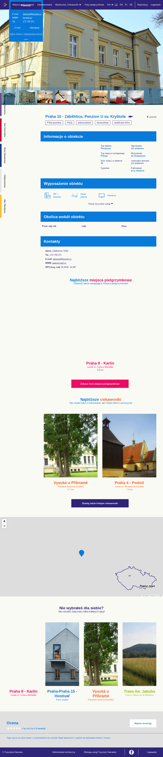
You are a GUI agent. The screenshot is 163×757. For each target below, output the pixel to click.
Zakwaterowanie (44, 4)
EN (121, 4)
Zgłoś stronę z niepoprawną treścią (26, 34)
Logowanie (156, 4)
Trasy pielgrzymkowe (94, 4)
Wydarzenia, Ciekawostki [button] (67, 4)
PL (126, 4)
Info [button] (109, 4)
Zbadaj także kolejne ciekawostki (100, 503)
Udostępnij (34, 28)
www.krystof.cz (59, 263)
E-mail (17, 28)
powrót (152, 117)
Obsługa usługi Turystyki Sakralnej (100, 752)
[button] (81, 553)
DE (131, 4)
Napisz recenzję (143, 723)
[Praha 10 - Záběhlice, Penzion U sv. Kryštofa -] (27, 96)
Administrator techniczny (63, 752)
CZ (116, 4)
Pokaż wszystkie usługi (100, 204)
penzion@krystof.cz (32, 14)
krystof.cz (27, 18)
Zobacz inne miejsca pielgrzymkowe (100, 383)
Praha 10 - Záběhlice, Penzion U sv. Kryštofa (85, 116)
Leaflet (146, 595)
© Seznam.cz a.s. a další (155, 595)
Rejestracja (142, 4)
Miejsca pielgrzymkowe (23, 4)
